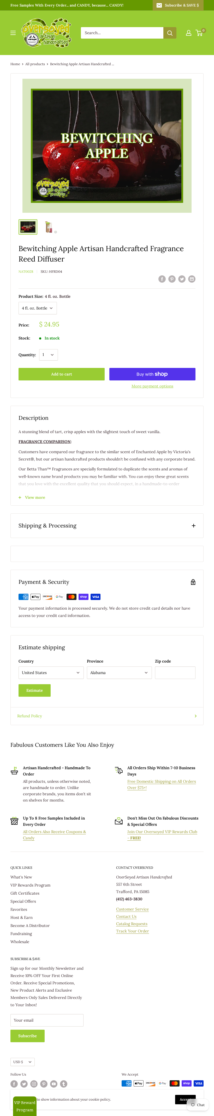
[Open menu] (13, 33)
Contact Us (126, 916)
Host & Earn (21, 917)
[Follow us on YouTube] (53, 1084)
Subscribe (27, 1035)
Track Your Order (132, 931)
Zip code (163, 661)
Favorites (18, 909)
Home (15, 64)
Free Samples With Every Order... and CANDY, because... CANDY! (66, 5)
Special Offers (23, 901)
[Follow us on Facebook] (14, 1084)
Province (95, 661)
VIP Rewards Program (30, 885)
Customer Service (132, 909)
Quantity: (27, 354)
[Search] (169, 33)
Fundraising (21, 933)
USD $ (18, 1062)
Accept (185, 1099)
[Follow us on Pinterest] (43, 1084)
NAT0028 (26, 271)
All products (35, 64)
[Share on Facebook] (162, 278)
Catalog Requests (131, 923)
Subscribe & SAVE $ (182, 5)
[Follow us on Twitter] (24, 1084)
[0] (199, 33)
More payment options (152, 386)
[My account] (188, 33)
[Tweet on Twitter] (182, 278)
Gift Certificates (24, 893)
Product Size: (44, 296)
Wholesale (19, 941)
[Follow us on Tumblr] (63, 1084)
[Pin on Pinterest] (172, 278)
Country (26, 661)
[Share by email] (191, 278)
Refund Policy (29, 715)
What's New (21, 877)
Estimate (34, 690)
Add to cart (61, 374)
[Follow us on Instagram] (34, 1084)
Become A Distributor (30, 925)
